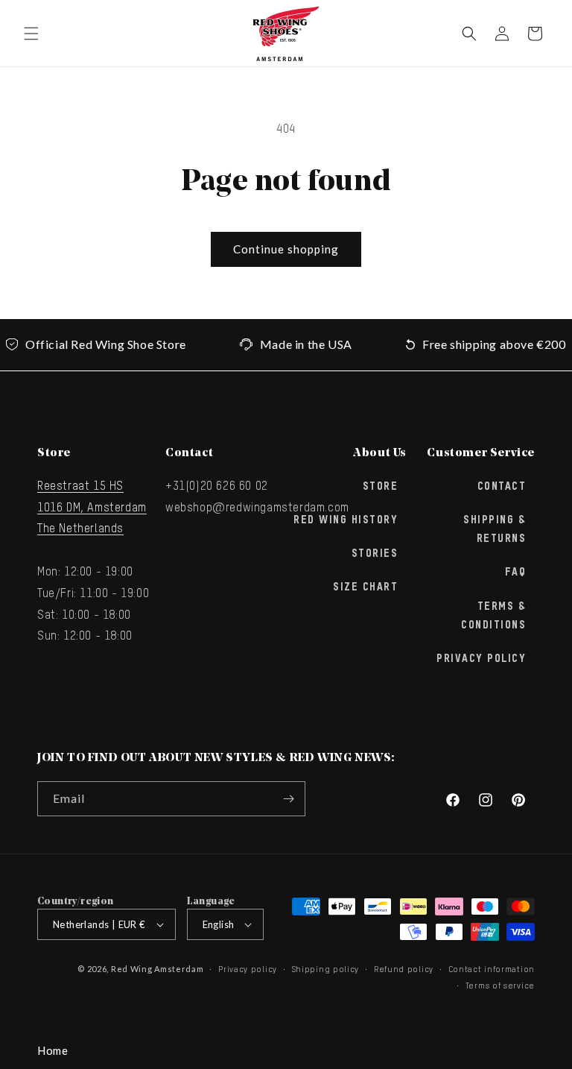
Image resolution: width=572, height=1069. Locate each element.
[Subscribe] (288, 798)
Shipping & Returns (494, 529)
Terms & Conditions (493, 616)
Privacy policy (247, 969)
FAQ (516, 572)
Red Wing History (345, 520)
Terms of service (500, 986)
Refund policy (403, 969)
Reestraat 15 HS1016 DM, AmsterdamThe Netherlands (92, 508)
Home (52, 1050)
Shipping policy (326, 969)
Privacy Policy (481, 659)
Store (380, 487)
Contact (502, 487)
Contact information (491, 969)
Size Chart (365, 587)
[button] (31, 33)
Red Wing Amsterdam (157, 969)
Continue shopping (286, 249)
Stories (375, 554)
